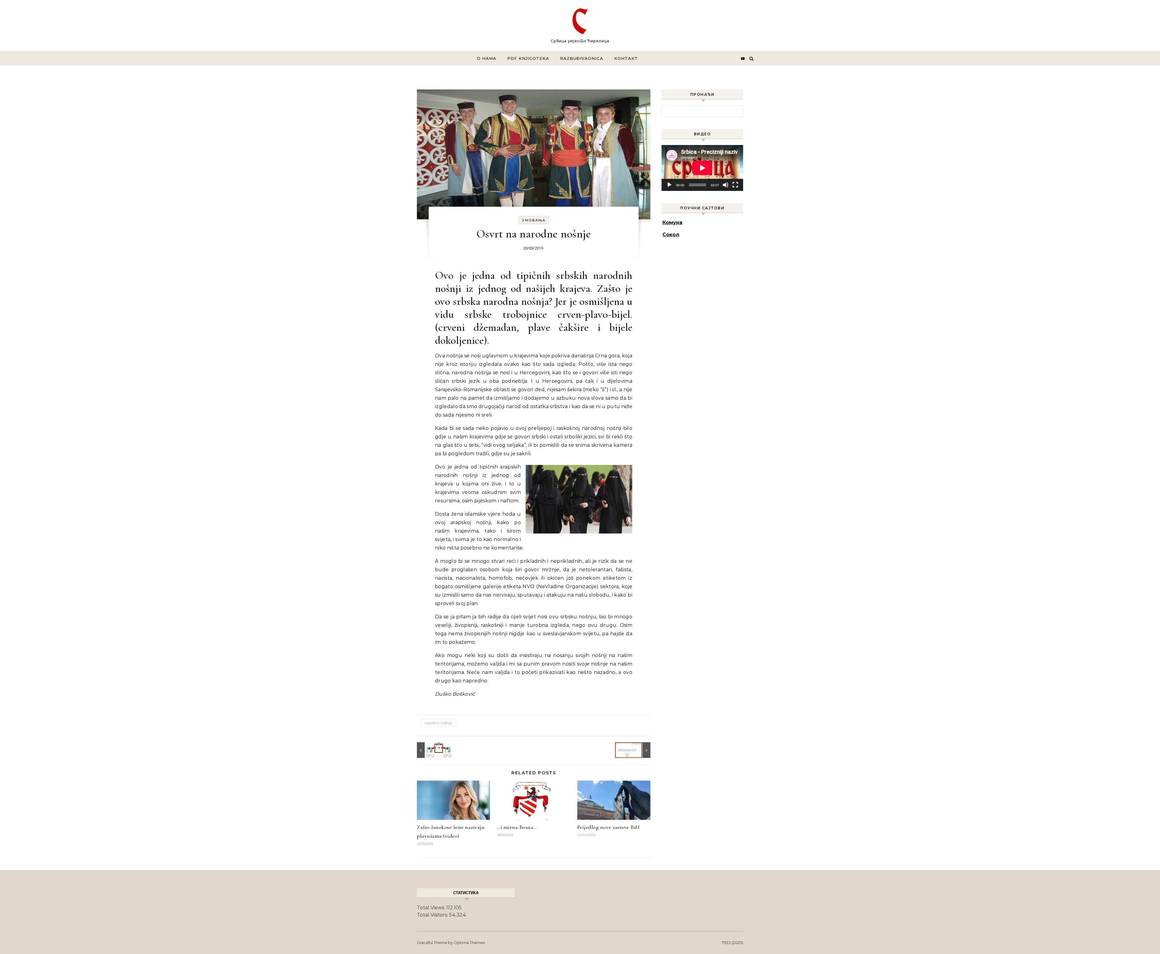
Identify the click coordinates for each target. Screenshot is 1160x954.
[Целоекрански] (735, 185)
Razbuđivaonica (581, 58)
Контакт (626, 58)
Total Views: (431, 907)
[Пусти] (669, 185)
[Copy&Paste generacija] (430, 750)
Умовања (534, 220)
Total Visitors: (433, 915)
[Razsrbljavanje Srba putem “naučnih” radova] (636, 750)
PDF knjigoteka (528, 58)
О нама (486, 58)
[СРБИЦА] (580, 23)
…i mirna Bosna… (517, 827)
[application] (702, 168)
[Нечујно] (726, 185)
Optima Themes (469, 942)
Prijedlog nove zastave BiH (608, 827)
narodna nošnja (438, 722)
